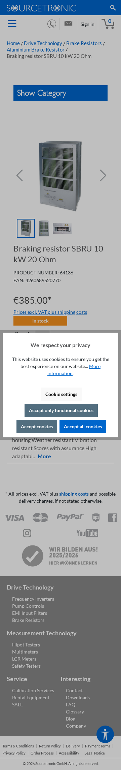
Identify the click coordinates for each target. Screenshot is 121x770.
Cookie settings (61, 394)
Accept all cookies (83, 426)
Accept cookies (37, 426)
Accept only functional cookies (61, 410)
